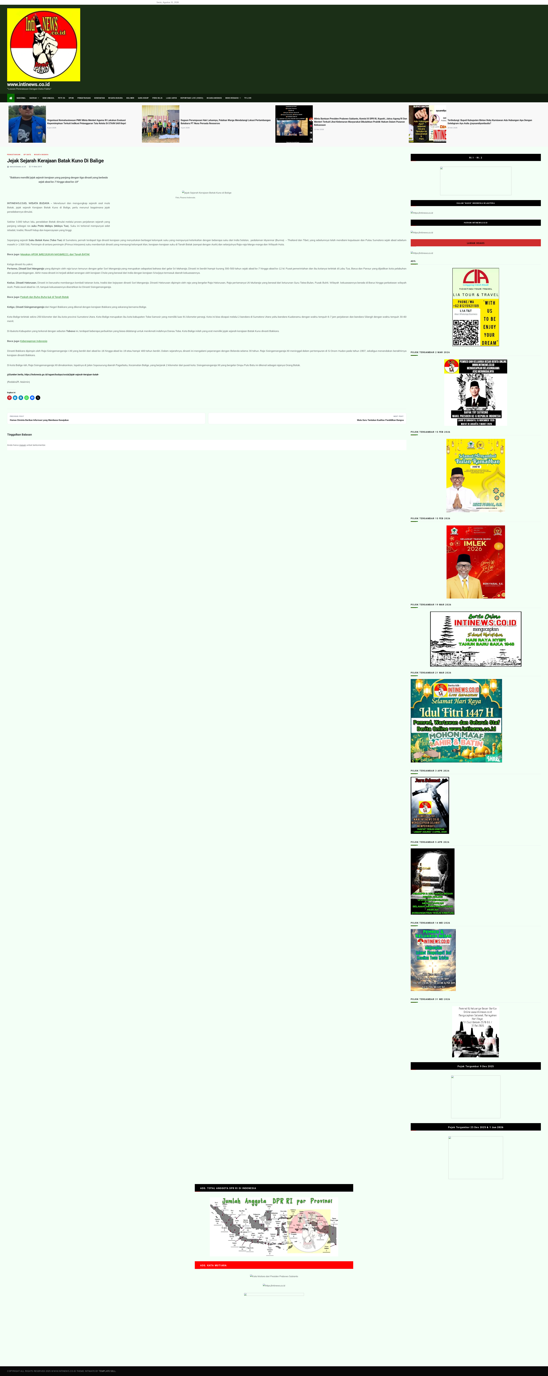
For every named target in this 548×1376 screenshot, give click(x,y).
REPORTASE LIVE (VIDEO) (192, 98)
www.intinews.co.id (28, 84)
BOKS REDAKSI (232, 98)
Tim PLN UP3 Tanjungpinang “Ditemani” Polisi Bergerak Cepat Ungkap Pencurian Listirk (358, 121)
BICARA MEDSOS (214, 98)
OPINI (71, 98)
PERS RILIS (157, 98)
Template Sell (107, 1371)
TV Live (247, 98)
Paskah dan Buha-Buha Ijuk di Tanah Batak (44, 296)
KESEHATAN (99, 98)
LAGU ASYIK (171, 98)
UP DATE (27, 154)
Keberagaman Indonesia (33, 341)
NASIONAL (21, 98)
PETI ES (61, 98)
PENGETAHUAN (84, 98)
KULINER (130, 98)
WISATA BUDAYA (115, 98)
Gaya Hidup (143, 98)
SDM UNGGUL (48, 98)
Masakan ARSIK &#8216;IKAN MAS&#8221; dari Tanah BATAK (55, 254)
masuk (22, 445)
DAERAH (33, 98)
